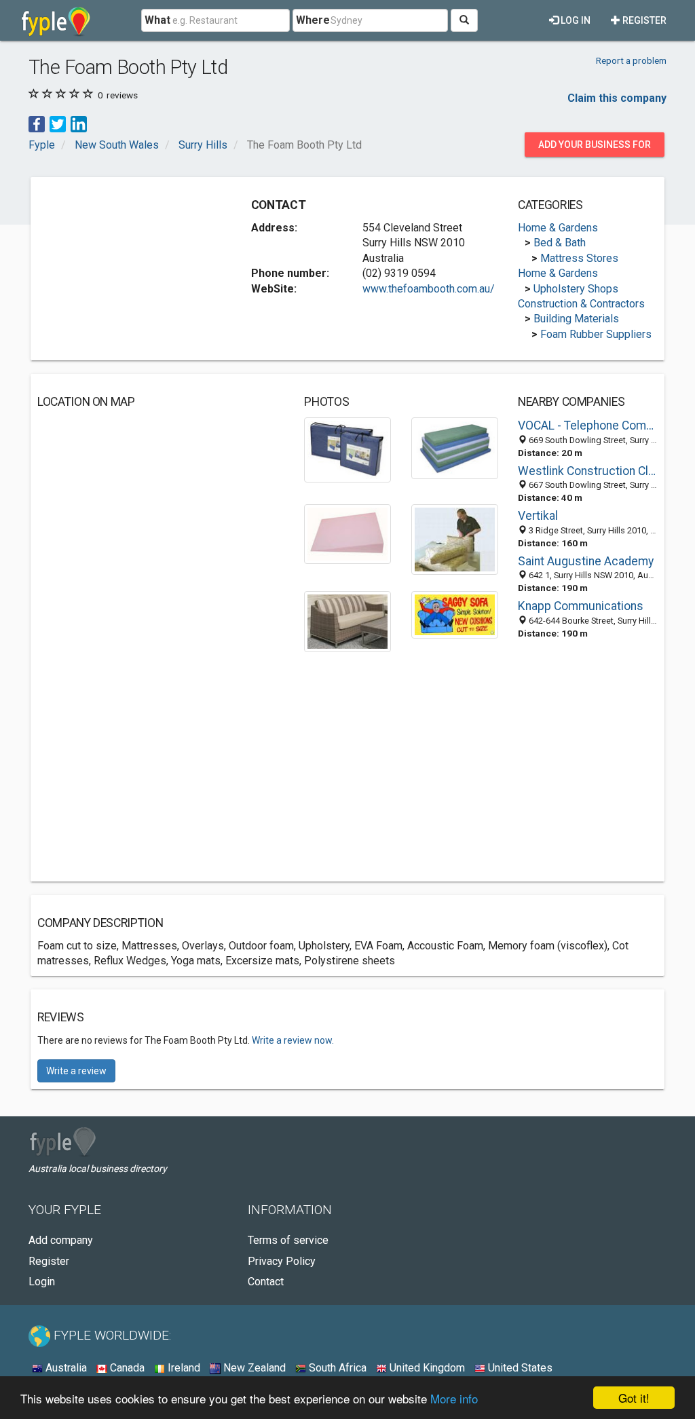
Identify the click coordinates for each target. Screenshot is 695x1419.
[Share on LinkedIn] (79, 123)
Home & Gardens (558, 227)
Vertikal (538, 516)
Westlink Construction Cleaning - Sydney (588, 471)
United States (518, 1367)
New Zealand (253, 1367)
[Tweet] (58, 123)
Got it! (634, 1397)
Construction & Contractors (581, 303)
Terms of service (288, 1240)
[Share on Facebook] (37, 123)
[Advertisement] (139, 269)
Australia (65, 1367)
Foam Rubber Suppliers (596, 334)
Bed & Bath (559, 242)
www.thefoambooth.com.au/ (428, 288)
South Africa (336, 1367)
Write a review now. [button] (293, 1040)
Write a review (76, 1070)
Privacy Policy (282, 1261)
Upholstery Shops (575, 288)
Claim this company (616, 98)
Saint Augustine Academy (586, 561)
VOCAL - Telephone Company (588, 425)
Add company (61, 1240)
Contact (266, 1281)
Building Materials (576, 318)
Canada (126, 1367)
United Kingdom (426, 1367)
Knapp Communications (580, 606)
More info (454, 1398)
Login (42, 1281)
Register (643, 20)
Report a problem (631, 60)
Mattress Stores (579, 258)
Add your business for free (594, 148)
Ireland (182, 1367)
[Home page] (56, 20)
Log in (574, 20)
